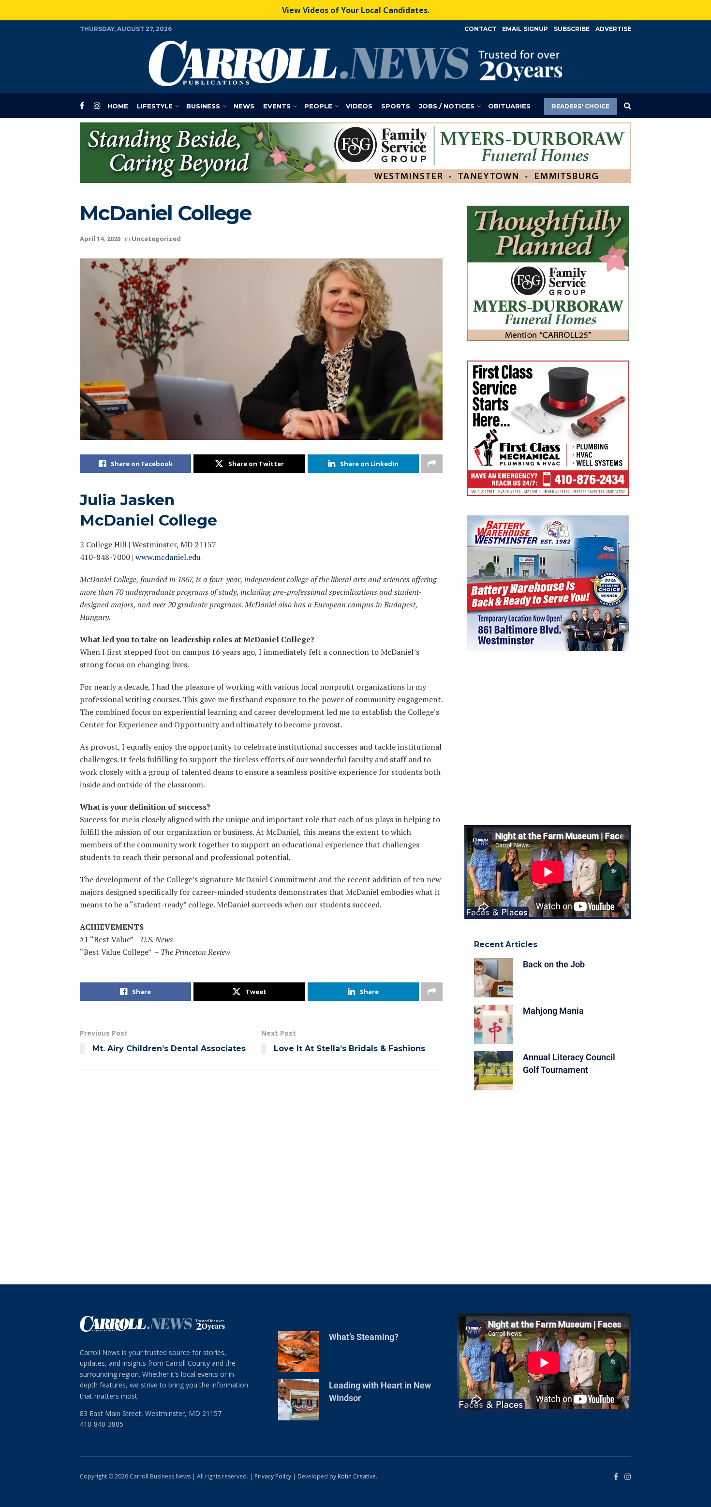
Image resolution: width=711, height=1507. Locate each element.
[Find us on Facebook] (82, 105)
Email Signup (525, 28)
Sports (395, 106)
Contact (480, 28)
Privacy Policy (272, 1245)
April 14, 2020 (100, 188)
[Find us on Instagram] (97, 105)
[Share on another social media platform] (432, 414)
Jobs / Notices (446, 106)
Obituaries (509, 106)
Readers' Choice (580, 106)
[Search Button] (627, 106)
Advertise (613, 28)
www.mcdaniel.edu (168, 507)
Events (277, 106)
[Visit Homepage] (355, 63)
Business (203, 106)
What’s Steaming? (364, 1106)
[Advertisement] (547, 439)
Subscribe (572, 28)
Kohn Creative (357, 1245)
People (318, 106)
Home (117, 106)
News (244, 106)
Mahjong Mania (553, 712)
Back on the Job (554, 665)
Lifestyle (155, 106)
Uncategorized (156, 188)
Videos (359, 106)
